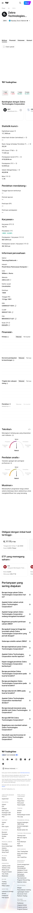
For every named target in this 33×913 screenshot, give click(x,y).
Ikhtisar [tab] (4, 40)
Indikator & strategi (7, 891)
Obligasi (4, 808)
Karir (18, 843)
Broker (19, 812)
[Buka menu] (2, 3)
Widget (19, 887)
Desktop (4, 860)
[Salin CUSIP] (12, 312)
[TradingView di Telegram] (25, 759)
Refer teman (5, 870)
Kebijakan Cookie (22, 872)
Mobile (4, 858)
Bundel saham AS (22, 830)
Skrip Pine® (5, 852)
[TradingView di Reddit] (3, 764)
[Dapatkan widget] (29, 429)
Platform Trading (22, 896)
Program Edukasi (22, 909)
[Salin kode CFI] (9, 325)
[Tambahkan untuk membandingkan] (20, 110)
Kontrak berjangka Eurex (22, 827)
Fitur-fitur (20, 798)
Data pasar (20, 803)
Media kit (20, 845)
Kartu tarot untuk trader (22, 854)
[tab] (18, 336)
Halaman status (21, 882)
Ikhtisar (19, 810)
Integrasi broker (22, 905)
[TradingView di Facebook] (7, 759)
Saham (4, 804)
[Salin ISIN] (15, 306)
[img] (27, 20)
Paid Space (5, 897)
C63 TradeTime (21, 857)
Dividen (4, 836)
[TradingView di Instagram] (16, 759)
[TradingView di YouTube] (12, 759)
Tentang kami (21, 835)
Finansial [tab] (12, 40)
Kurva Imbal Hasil (7, 846)
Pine (3, 816)
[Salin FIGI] (15, 319)
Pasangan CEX (6, 812)
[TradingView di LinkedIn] (20, 759)
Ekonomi (4, 832)
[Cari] (20, 3)
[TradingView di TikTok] (29, 759)
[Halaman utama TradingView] (7, 3)
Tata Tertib (5, 874)
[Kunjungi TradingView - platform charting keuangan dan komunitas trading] (9, 82)
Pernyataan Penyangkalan (21, 867)
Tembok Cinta (6, 867)
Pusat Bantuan (21, 841)
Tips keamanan (21, 878)
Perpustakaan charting (24, 890)
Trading (4, 881)
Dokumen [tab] (21, 40)
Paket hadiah (21, 805)
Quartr (3, 786)
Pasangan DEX (6, 814)
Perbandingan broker (23, 814)
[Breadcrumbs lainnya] (9, 8)
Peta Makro (5, 850)
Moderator (5, 876)
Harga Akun (20, 801)
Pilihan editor (6, 885)
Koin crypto (5, 810)
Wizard (4, 893)
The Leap (20, 816)
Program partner (22, 907)
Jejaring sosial (6, 865)
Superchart (5, 798)
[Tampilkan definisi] (15, 131)
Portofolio (5, 844)
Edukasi (4, 883)
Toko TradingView (22, 851)
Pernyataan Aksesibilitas (21, 875)
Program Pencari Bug (23, 880)
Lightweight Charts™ (23, 892)
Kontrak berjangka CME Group (22, 823)
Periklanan (20, 903)
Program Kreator (7, 872)
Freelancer (5, 895)
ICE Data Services (25, 772)
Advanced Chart (22, 894)
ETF (3, 806)
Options (4, 848)
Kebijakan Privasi (22, 870)
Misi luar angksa (22, 837)
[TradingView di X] (3, 759)
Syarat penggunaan (23, 864)
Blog (18, 839)
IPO (3, 838)
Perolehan (5, 834)
